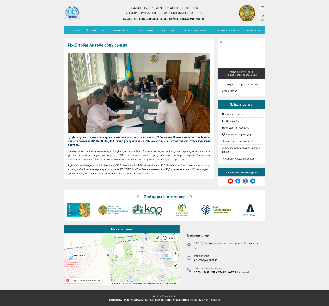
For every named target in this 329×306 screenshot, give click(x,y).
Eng (262, 19)
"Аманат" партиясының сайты (239, 141)
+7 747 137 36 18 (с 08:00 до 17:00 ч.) (215, 271)
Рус (262, 15)
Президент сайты (232, 114)
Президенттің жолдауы (235, 127)
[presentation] (138, 196)
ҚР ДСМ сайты (230, 120)
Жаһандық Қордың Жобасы (238, 158)
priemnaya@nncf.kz (205, 260)
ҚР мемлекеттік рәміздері (237, 134)
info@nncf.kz (201, 255)
